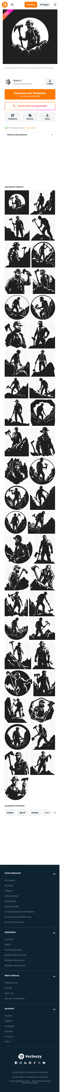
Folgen (50, 83)
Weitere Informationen (17, 134)
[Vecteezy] (5, 5)
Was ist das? (31, 128)
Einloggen (44, 4)
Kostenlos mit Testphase (30, 94)
